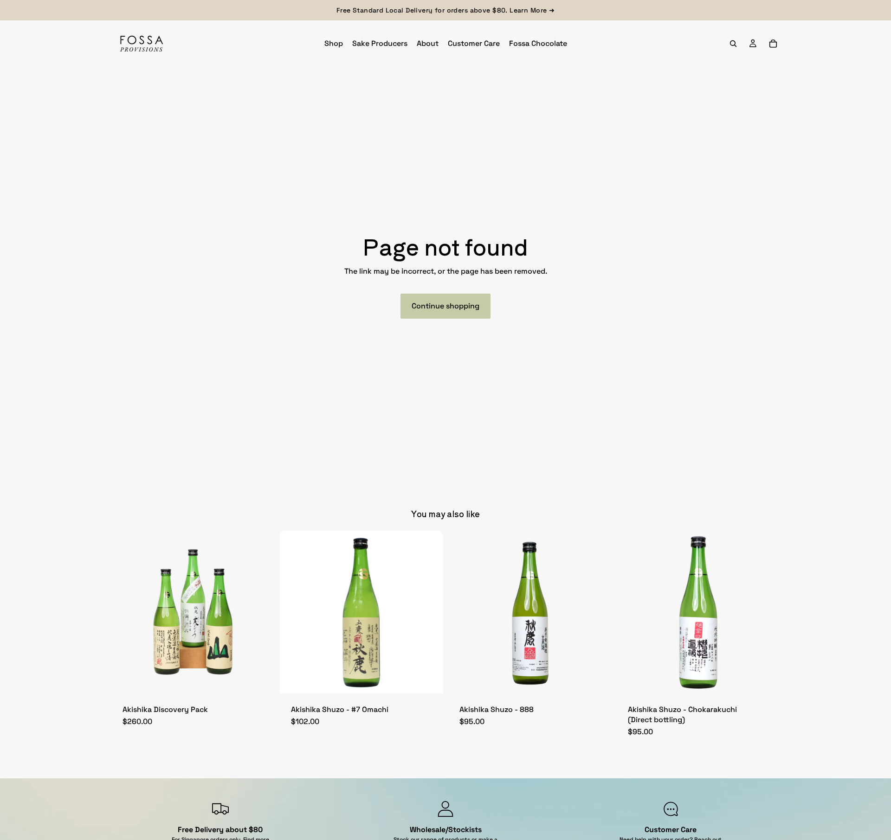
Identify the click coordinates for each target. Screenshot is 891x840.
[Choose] (428, 679)
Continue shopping (445, 306)
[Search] (733, 43)
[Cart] (773, 43)
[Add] (260, 679)
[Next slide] (429, 612)
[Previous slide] (294, 612)
